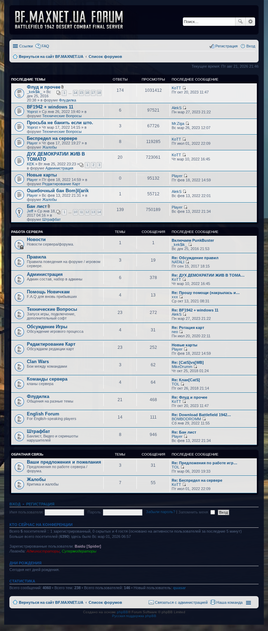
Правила (36, 257)
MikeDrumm (182, 367)
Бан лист (37, 206)
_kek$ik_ (34, 92)
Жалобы (49, 147)
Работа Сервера (27, 232)
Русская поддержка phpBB (134, 616)
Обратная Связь (27, 454)
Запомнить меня (193, 512)
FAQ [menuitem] (45, 46)
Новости (36, 239)
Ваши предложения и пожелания (64, 462)
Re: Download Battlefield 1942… (201, 415)
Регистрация (40, 504)
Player (32, 143)
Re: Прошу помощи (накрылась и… (206, 293)
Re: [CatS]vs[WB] (188, 362)
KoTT (176, 88)
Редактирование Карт (61, 184)
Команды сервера (47, 379)
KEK (30, 164)
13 (93, 212)
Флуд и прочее (43, 87)
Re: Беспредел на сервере (197, 480)
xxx (175, 297)
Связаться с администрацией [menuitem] (181, 602)
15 (81, 93)
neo (175, 332)
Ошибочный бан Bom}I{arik (58, 190)
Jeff (30, 211)
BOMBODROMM (186, 419)
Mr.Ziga (178, 123)
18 (99, 93)
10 (75, 212)
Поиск (240, 21)
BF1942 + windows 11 (50, 107)
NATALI (178, 262)
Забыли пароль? (160, 512)
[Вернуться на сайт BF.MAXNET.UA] (73, 20)
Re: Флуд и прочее (189, 397)
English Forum (43, 413)
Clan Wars (38, 361)
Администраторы (43, 551)
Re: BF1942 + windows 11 (195, 310)
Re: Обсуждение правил (195, 258)
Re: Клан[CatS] (186, 380)
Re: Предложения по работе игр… (204, 463)
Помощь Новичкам (48, 291)
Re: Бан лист (184, 432)
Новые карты (42, 175)
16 (87, 93)
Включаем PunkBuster (193, 240)
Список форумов (105, 602)
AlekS (176, 108)
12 (87, 212)
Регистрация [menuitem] (226, 46)
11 (81, 212)
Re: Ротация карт (188, 327)
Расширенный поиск (250, 21)
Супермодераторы (79, 551)
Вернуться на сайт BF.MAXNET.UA (51, 602)
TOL (175, 384)
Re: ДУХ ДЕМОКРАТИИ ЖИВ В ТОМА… (208, 275)
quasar (179, 588)
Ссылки (26, 46)
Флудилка (67, 100)
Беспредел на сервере (52, 138)
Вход (15, 504)
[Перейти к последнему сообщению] (184, 88)
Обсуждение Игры (47, 326)
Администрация (59, 168)
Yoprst (32, 112)
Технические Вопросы (62, 116)
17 (93, 93)
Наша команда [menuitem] (229, 602)
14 (75, 93)
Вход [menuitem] (250, 46)
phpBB (122, 612)
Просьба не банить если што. (60, 122)
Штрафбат (51, 219)
